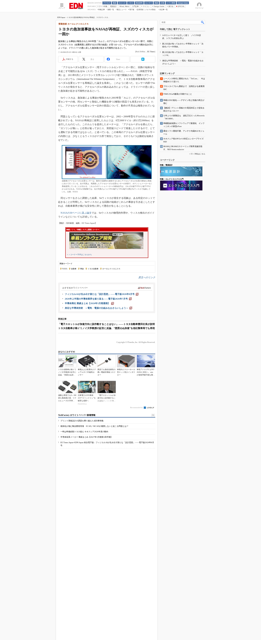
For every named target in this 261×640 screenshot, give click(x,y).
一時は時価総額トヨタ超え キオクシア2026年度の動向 (84, 431)
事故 (82, 269)
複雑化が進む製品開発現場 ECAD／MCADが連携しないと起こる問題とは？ (94, 426)
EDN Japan (61, 17)
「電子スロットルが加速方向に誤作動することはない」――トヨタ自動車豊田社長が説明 (106, 324)
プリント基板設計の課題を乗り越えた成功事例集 (82, 421)
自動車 (73, 269)
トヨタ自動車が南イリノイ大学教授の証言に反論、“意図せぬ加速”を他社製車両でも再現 (106, 328)
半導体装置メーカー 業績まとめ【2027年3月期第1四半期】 (86, 437)
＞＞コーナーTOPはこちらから (79, 254)
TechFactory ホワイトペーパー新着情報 (76, 415)
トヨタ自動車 (93, 269)
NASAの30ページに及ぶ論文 (76, 213)
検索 (202, 22)
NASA (64, 269)
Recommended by (136, 407)
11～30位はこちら (198, 154)
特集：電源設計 (166, 165)
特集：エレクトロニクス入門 (172, 179)
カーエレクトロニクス (111, 269)
